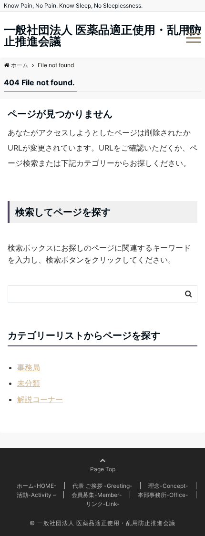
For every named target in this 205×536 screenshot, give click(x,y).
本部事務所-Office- (163, 494)
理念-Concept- (168, 485)
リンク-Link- (103, 503)
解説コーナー (40, 399)
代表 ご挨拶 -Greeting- (102, 485)
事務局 (28, 367)
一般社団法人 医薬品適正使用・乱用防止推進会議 (102, 35)
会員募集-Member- (97, 494)
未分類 (28, 383)
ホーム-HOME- (37, 485)
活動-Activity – (36, 494)
